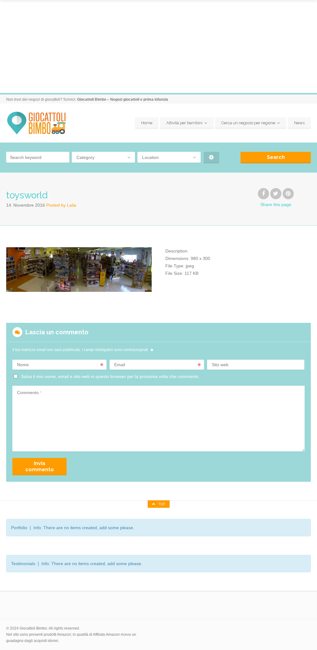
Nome (23, 364)
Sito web (220, 364)
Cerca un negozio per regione (248, 123)
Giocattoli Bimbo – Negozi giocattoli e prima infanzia (122, 99)
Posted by (61, 205)
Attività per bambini (184, 123)
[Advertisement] (158, 46)
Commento (29, 392)
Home (146, 123)
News (299, 123)
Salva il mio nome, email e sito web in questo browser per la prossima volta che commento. (110, 376)
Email (119, 364)
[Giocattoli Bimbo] (41, 123)
